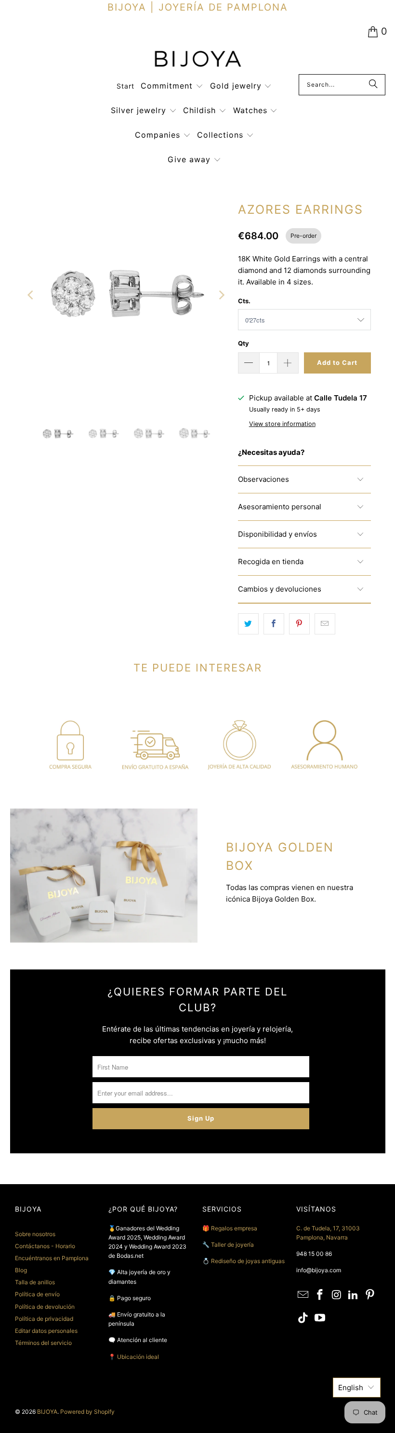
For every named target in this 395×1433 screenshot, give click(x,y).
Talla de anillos (35, 1282)
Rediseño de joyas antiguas (248, 1261)
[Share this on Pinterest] (299, 623)
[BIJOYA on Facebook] (320, 1295)
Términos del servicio (43, 1342)
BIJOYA (47, 1411)
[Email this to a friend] (325, 623)
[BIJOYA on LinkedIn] (353, 1295)
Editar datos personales (46, 1330)
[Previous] (31, 295)
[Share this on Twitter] (248, 623)
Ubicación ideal (138, 1356)
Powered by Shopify (87, 1411)
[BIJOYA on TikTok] (303, 1318)
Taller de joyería (233, 1244)
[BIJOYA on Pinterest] (370, 1295)
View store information (282, 423)
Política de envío (37, 1294)
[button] (172, 86)
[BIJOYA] (197, 60)
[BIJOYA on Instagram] (336, 1295)
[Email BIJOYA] (303, 1295)
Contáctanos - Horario (45, 1246)
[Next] (221, 295)
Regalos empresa (234, 1228)
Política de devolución (45, 1306)
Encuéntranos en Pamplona (52, 1258)
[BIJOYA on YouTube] (320, 1318)
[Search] (373, 84)
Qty (243, 343)
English (350, 1387)
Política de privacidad (44, 1318)
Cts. (244, 301)
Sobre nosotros (35, 1234)
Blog (21, 1270)
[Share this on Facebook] (273, 623)
